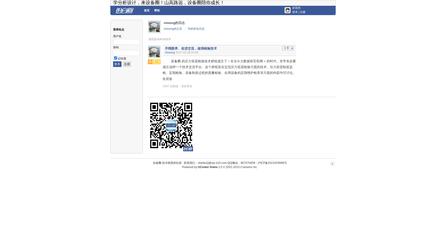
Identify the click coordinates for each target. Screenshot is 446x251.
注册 (302, 12)
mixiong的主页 (173, 28)
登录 (295, 12)
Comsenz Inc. (249, 167)
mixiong (170, 52)
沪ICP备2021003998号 (272, 163)
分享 (286, 48)
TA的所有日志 (196, 28)
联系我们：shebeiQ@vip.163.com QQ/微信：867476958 (219, 163)
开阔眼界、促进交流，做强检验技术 (191, 48)
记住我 (122, 58)
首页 (147, 10)
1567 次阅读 (170, 86)
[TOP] (332, 166)
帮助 (157, 10)
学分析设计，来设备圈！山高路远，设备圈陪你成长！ (169, 2)
